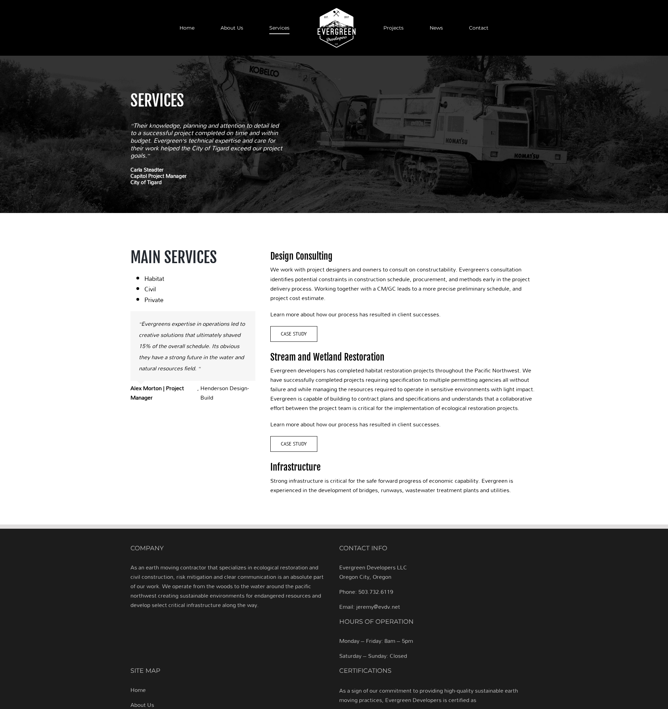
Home (138, 689)
